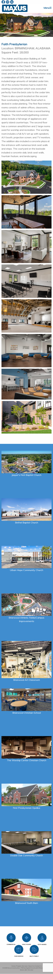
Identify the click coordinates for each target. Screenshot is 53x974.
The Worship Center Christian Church (26, 760)
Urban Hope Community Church (26, 570)
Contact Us (38, 966)
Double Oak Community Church (26, 855)
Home (13, 966)
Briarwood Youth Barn (26, 902)
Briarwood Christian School (26, 712)
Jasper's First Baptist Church (26, 474)
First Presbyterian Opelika (26, 807)
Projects (18, 966)
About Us (31, 966)
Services (24, 966)
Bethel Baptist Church (26, 522)
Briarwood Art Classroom (26, 679)
